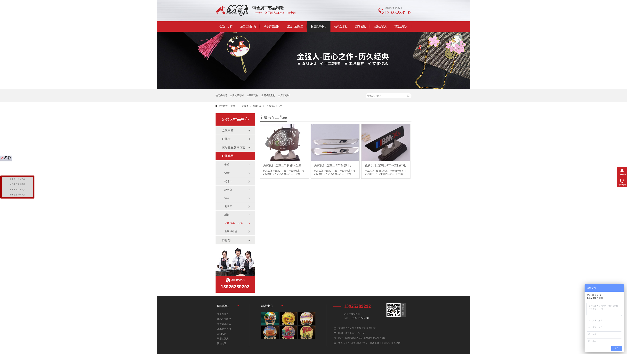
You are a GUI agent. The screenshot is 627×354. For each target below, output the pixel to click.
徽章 (227, 173)
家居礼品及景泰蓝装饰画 (235, 147)
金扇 (227, 164)
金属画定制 (252, 95)
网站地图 (221, 343)
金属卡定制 (283, 95)
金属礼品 (258, 106)
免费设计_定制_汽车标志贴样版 (385, 165)
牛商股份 (386, 343)
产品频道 (244, 106)
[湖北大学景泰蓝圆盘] (270, 332)
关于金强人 (223, 314)
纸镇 (227, 214)
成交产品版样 (272, 26)
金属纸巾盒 (230, 231)
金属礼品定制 (237, 95)
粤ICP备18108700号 (357, 343)
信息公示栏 (340, 26)
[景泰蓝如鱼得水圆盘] (288, 318)
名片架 (228, 206)
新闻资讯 (360, 26)
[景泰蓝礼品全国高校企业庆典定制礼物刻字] (270, 318)
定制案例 (221, 333)
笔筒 (227, 198)
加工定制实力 (248, 26)
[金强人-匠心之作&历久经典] (313, 88)
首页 (233, 106)
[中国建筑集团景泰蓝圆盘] (306, 332)
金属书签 (227, 130)
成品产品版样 (224, 319)
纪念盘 (228, 189)
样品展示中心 (319, 26)
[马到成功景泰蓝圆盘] (306, 318)
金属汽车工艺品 (274, 106)
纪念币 (228, 181)
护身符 (226, 240)
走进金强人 (380, 26)
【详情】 (298, 174)
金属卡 (226, 139)
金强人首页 (226, 26)
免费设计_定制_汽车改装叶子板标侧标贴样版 (335, 165)
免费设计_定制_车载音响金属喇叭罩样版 (284, 165)
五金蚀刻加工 (295, 26)
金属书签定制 (268, 95)
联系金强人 (401, 26)
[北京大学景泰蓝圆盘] (288, 332)
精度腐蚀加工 (224, 324)
